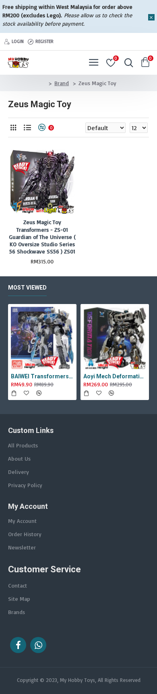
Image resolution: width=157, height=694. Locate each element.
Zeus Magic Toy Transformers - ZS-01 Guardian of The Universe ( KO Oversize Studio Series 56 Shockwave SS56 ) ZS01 (42, 236)
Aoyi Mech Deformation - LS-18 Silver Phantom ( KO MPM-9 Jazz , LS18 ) (114, 376)
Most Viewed (27, 287)
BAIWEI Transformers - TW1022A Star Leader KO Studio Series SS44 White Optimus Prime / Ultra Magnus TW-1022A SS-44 (42, 376)
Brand (61, 83)
